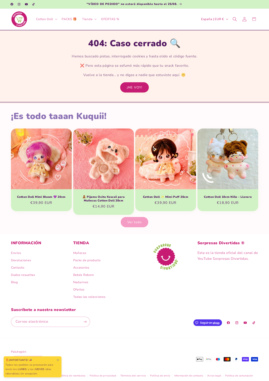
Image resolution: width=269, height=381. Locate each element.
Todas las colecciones (89, 297)
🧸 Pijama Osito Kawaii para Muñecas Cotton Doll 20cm (103, 199)
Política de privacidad (103, 376)
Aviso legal (214, 376)
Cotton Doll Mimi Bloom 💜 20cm (41, 197)
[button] (46, 19)
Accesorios (81, 267)
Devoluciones (21, 260)
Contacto (17, 267)
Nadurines (80, 282)
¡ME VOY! (134, 87)
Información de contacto (188, 376)
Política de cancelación (239, 376)
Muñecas (79, 253)
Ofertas (79, 289)
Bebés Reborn (83, 275)
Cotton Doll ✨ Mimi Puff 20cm (165, 197)
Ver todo (134, 222)
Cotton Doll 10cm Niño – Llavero (228, 197)
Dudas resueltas (23, 275)
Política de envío (160, 376)
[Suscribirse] (85, 322)
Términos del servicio (133, 376)
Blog (14, 282)
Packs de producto (87, 260)
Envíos (16, 253)
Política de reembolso (72, 376)
